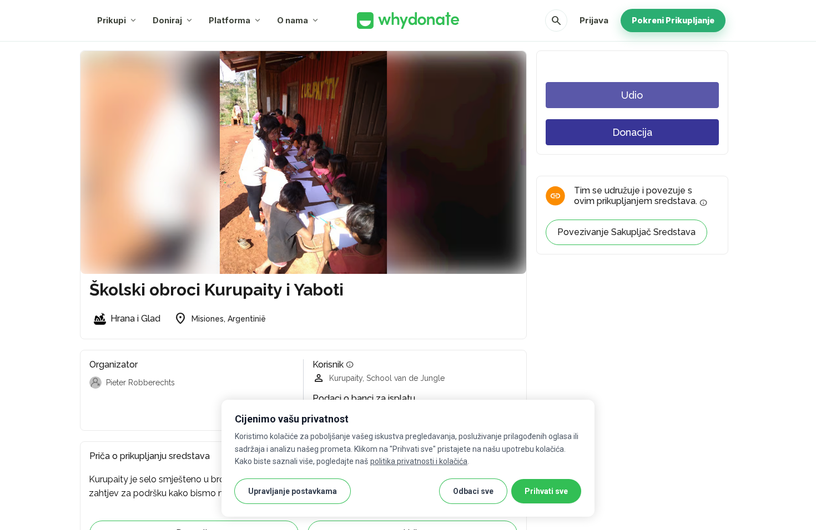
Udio (632, 95)
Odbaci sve (473, 491)
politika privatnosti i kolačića (418, 461)
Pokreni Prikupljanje (673, 20)
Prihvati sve (546, 491)
